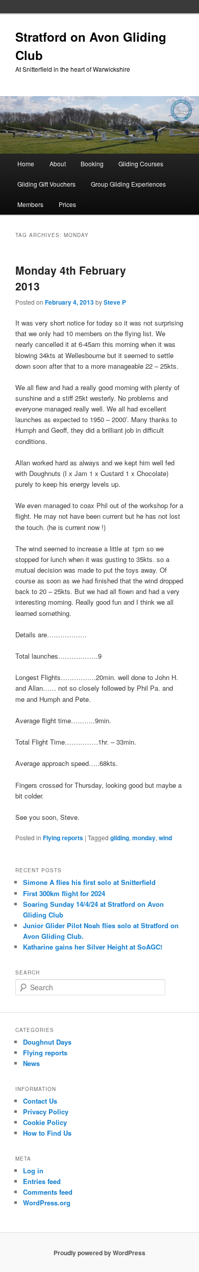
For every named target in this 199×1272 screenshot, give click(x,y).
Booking (92, 163)
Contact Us (40, 1101)
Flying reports (63, 837)
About (57, 163)
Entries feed (42, 1181)
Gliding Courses (140, 163)
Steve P (115, 302)
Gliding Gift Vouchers (46, 184)
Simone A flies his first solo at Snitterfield (89, 882)
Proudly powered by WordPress (99, 1252)
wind (165, 837)
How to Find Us (47, 1133)
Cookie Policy (45, 1122)
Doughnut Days (47, 1042)
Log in (33, 1170)
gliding (119, 837)
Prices (67, 204)
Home (25, 163)
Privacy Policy (45, 1111)
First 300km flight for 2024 (64, 893)
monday (144, 837)
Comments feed (47, 1192)
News (31, 1063)
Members (30, 204)
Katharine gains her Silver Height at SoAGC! (92, 947)
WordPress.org (46, 1202)
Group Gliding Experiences (128, 184)
